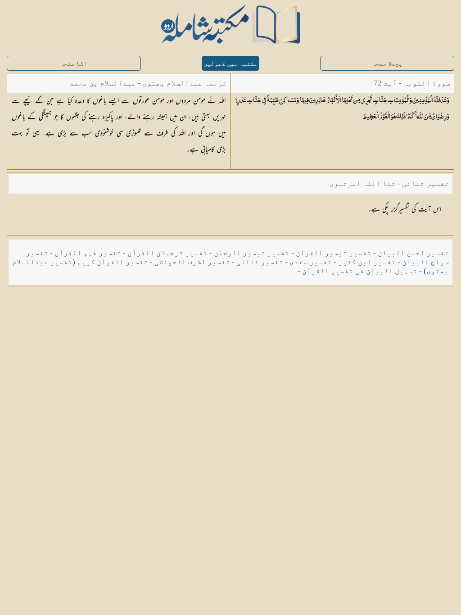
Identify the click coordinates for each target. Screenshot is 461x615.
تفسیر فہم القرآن (87, 253)
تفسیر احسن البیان (413, 253)
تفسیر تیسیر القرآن (333, 253)
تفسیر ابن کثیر (367, 262)
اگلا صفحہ (73, 63)
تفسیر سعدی (310, 262)
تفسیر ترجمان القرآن (167, 253)
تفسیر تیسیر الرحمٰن (251, 253)
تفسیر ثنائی (259, 262)
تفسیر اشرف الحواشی (192, 262)
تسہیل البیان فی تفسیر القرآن (359, 271)
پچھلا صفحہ (387, 63)
